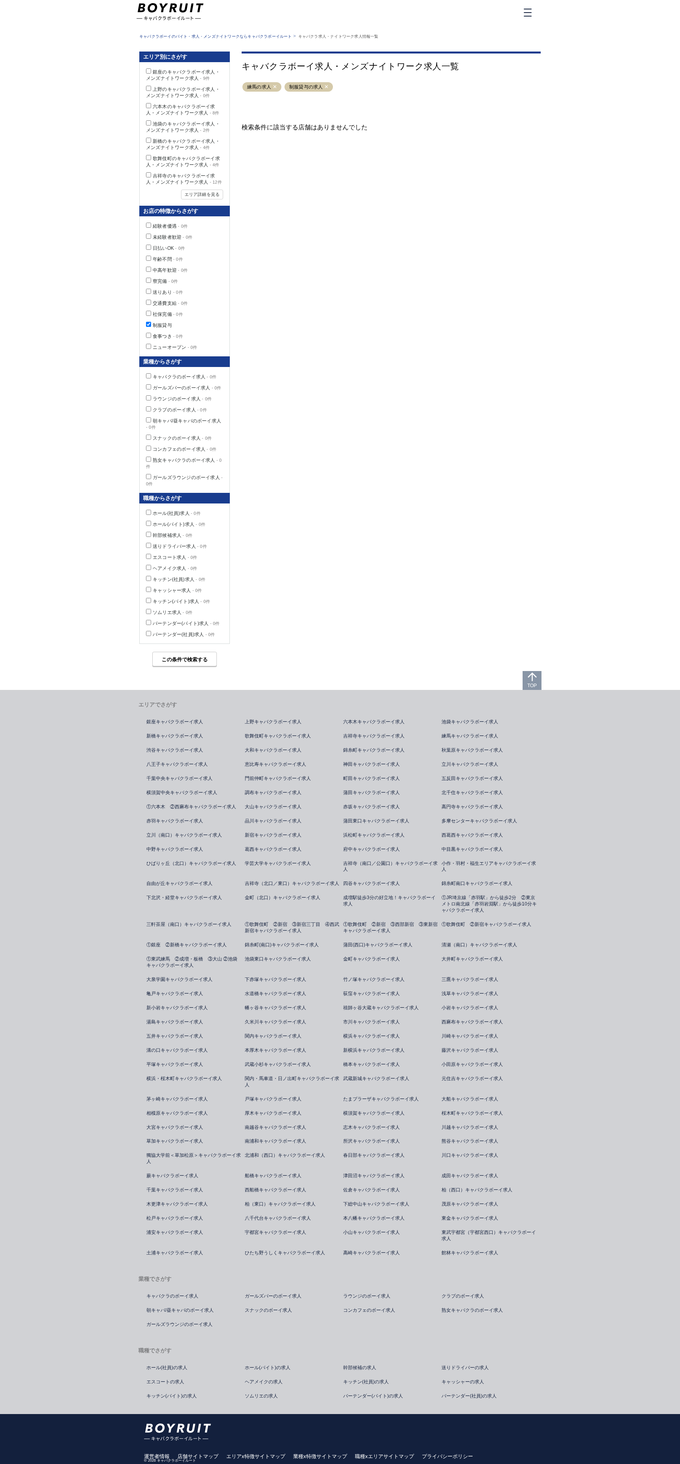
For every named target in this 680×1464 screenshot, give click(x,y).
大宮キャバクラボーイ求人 (174, 1127)
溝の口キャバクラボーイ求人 (177, 1050)
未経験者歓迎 (172, 237)
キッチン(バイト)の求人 (171, 1396)
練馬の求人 (259, 87)
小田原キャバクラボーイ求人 (472, 1064)
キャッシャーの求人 (463, 1382)
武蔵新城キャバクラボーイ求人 (376, 1078)
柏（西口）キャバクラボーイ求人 (477, 1190)
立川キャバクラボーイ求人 (470, 764)
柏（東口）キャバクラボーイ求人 (280, 1204)
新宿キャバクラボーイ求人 (273, 835)
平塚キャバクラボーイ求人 (174, 1064)
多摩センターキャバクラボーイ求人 (479, 821)
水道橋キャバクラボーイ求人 (275, 993)
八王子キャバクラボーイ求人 (177, 764)
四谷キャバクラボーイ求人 (371, 883)
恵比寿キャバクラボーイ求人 (275, 764)
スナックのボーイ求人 (182, 438)
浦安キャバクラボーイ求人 (174, 1232)
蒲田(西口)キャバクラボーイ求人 (377, 945)
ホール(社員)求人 (177, 513)
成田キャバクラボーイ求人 (470, 1175)
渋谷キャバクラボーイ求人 (174, 750)
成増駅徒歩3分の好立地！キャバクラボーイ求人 (389, 901)
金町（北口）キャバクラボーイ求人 (282, 897)
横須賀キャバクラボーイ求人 (374, 1113)
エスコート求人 (175, 557)
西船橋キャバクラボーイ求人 (275, 1190)
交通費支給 (170, 303)
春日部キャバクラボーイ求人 (374, 1155)
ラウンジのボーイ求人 (182, 399)
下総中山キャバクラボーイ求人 (376, 1204)
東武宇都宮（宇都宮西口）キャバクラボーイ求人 (489, 1235)
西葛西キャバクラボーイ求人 (472, 835)
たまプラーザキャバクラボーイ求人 (381, 1099)
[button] (274, 87)
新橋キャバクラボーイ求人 (174, 736)
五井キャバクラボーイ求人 (174, 1036)
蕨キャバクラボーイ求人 (172, 1175)
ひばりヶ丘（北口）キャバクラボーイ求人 (191, 863)
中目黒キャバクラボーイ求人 (472, 849)
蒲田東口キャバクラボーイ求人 (376, 821)
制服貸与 (162, 325)
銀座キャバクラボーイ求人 (174, 722)
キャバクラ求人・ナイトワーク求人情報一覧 (338, 36)
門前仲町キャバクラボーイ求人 (278, 778)
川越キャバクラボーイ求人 (470, 1127)
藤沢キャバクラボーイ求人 (470, 1050)
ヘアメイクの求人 (264, 1382)
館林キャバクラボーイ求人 (470, 1253)
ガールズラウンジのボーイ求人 (179, 1324)
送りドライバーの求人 (465, 1367)
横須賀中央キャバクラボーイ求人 (181, 792)
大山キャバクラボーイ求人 (273, 806)
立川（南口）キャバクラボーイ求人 (184, 835)
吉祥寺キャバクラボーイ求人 (374, 736)
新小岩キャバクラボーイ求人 (177, 1007)
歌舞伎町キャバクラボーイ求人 (278, 736)
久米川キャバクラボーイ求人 (275, 1022)
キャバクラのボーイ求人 (184, 377)
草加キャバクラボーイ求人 (174, 1141)
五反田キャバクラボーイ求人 (472, 778)
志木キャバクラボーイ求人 (371, 1127)
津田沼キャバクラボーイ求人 (374, 1175)
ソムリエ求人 (172, 612)
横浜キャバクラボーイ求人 (371, 1036)
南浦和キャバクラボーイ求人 (275, 1141)
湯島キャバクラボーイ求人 (174, 1022)
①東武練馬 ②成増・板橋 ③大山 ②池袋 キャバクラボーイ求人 (194, 962)
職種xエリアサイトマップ (384, 1456)
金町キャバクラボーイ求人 (371, 959)
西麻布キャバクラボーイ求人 (472, 1022)
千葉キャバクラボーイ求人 (174, 1190)
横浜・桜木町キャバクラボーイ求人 (184, 1078)
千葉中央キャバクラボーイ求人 (179, 778)
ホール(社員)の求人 (166, 1367)
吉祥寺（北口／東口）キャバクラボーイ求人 (292, 883)
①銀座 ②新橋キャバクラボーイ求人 (186, 945)
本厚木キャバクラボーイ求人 (275, 1050)
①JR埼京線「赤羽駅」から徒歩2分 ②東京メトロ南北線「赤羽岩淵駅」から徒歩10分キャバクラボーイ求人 (489, 904)
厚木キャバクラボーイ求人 (273, 1113)
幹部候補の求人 (359, 1367)
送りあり (168, 292)
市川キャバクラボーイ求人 (371, 1022)
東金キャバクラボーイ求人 (470, 1218)
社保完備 (168, 314)
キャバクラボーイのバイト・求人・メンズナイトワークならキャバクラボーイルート (215, 36)
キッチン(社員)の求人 (366, 1382)
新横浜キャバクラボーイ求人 (374, 1050)
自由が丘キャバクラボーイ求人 (179, 883)
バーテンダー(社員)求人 (184, 634)
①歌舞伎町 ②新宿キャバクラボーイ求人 (486, 924)
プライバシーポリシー (447, 1456)
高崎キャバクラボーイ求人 (371, 1253)
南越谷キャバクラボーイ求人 (275, 1127)
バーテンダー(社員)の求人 (469, 1396)
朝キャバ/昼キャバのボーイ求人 (180, 1310)
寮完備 (165, 281)
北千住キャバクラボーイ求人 (472, 792)
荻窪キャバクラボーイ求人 (371, 993)
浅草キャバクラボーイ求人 (470, 993)
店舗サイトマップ (197, 1456)
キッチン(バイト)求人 (181, 601)
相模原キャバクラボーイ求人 (177, 1113)
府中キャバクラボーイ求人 (371, 849)
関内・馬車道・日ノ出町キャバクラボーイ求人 (292, 1082)
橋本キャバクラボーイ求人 (371, 1064)
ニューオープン (175, 347)
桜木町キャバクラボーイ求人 (472, 1113)
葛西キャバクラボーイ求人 (273, 849)
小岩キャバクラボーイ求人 (470, 1007)
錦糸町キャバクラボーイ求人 (374, 750)
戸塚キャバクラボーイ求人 (273, 1099)
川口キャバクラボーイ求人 (470, 1155)
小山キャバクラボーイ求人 (371, 1232)
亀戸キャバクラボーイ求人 (174, 993)
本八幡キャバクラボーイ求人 (374, 1218)
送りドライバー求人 (180, 546)
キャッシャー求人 (177, 590)
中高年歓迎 (170, 270)
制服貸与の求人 (306, 87)
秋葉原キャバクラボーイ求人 (472, 750)
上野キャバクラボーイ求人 (273, 722)
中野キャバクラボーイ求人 (174, 849)
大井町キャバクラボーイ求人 (472, 959)
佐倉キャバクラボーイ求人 (371, 1190)
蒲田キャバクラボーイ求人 (371, 792)
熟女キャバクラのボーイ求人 (472, 1310)
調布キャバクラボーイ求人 (273, 792)
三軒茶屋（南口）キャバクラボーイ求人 (188, 924)
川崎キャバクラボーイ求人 (470, 1036)
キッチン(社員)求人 (179, 579)
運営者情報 (157, 1456)
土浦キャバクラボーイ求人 (174, 1253)
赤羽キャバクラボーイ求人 (174, 821)
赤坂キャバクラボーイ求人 (371, 806)
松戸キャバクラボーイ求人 (174, 1218)
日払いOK (169, 248)
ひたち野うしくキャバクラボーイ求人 (285, 1253)
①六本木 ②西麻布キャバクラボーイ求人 (191, 806)
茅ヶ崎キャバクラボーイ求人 (177, 1099)
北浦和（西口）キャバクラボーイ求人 (285, 1155)
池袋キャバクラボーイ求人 (470, 722)
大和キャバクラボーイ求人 (273, 750)
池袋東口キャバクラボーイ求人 (278, 959)
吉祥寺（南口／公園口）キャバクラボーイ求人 (390, 866)
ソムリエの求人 (261, 1396)
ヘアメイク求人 (175, 568)
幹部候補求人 (172, 535)
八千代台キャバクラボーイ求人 (278, 1218)
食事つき (168, 336)
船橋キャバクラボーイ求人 (273, 1175)
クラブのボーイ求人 (180, 410)
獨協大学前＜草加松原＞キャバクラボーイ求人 (193, 1158)
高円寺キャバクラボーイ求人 (472, 806)
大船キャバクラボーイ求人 (470, 1099)
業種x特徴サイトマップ (320, 1456)
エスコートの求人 (165, 1382)
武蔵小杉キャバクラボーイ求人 (278, 1064)
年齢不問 (168, 259)
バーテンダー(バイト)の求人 (373, 1396)
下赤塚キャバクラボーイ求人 (275, 979)
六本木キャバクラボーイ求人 (374, 722)
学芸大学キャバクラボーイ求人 (278, 863)
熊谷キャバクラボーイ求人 (470, 1141)
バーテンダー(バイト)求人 (186, 623)
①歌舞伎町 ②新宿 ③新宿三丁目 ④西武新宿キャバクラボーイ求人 (292, 927)
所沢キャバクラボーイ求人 (371, 1141)
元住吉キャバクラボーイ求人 (472, 1078)
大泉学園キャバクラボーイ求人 (179, 979)
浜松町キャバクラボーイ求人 (374, 835)
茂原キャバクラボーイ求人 (470, 1204)
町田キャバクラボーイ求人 (371, 778)
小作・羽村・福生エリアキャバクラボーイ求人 (489, 866)
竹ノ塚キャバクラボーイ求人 (374, 979)
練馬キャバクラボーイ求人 (470, 736)
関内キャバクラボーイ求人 (273, 1036)
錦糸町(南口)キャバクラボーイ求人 (282, 945)
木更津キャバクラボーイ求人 (177, 1204)
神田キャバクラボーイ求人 (371, 764)
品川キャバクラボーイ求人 (273, 821)
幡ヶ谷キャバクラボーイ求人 (275, 1007)
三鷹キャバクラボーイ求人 (470, 979)
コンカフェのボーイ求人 (184, 449)
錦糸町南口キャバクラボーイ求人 (477, 883)
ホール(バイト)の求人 (267, 1367)
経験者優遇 (170, 226)
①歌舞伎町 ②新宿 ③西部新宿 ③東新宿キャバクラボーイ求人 (390, 927)
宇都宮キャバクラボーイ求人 (275, 1232)
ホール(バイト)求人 (179, 524)
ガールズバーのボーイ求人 (187, 388)
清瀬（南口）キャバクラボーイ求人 (479, 945)
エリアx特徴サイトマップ (255, 1456)
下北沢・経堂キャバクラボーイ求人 (184, 897)
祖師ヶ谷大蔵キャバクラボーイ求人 (381, 1007)
